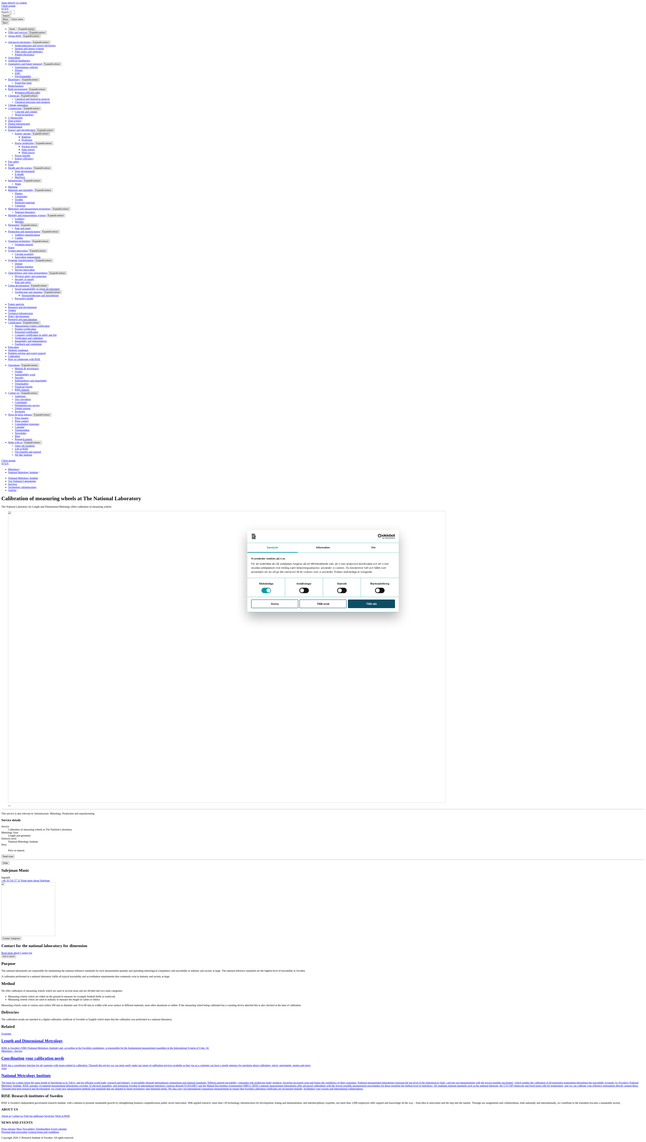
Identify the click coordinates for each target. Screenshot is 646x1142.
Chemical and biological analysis (32, 99)
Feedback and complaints (28, 344)
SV (3, 8)
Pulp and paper (23, 228)
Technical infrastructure (20, 313)
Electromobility (23, 76)
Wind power (28, 152)
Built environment (17, 89)
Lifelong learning (24, 266)
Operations (14, 365)
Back (5, 23)
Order (5, 863)
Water (18, 183)
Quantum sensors (24, 244)
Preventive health (24, 298)
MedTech (20, 177)
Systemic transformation (21, 260)
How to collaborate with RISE (24, 359)
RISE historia (22, 389)
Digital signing (22, 408)
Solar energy (28, 149)
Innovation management (27, 257)
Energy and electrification (21, 130)
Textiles (19, 199)
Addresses (20, 396)
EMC (18, 73)
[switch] (304, 590)
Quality (19, 371)
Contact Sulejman (11, 938)
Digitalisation (15, 126)
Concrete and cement (26, 111)
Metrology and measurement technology (29, 208)
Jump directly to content (14, 2)
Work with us (15, 442)
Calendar (19, 427)
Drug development (25, 171)
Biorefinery (14, 79)
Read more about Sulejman (35, 880)
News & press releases (20, 414)
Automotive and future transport (25, 63)
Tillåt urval (323, 603)
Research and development (22, 307)
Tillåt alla (371, 603)
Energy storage (23, 133)
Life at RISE (21, 448)
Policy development (18, 316)
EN (7, 8)
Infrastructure (15, 180)
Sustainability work (25, 374)
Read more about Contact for (16, 952)
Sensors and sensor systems (29, 48)
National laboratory (25, 212)
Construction (15, 108)
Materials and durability (20, 190)
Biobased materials (25, 202)
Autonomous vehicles (26, 67)
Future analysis (16, 304)
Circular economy (24, 254)
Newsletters (28, 1129)
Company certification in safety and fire (36, 335)
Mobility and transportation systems (27, 215)
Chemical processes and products (32, 102)
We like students (23, 454)
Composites (21, 196)
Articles (12, 490)
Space (11, 247)
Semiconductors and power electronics (35, 45)
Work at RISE (62, 1116)
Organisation (21, 383)
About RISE (14, 36)
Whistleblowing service (27, 405)
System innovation (18, 250)
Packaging (13, 225)
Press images (21, 418)
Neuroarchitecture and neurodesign (40, 295)
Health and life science (20, 167)
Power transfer (22, 155)
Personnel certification (26, 332)
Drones (19, 70)
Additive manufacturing (27, 234)
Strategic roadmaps (18, 350)
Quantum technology (19, 241)
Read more (8, 856)
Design (18, 263)
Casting (19, 237)
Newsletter (20, 433)
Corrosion (20, 205)
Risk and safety (23, 282)
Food (11, 164)
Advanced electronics (19, 42)
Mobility (19, 221)
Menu (5, 19)
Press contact (22, 421)
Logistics (19, 218)
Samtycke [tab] (272, 547)
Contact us (13, 392)
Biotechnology (16, 85)
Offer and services (17, 32)
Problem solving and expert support (27, 353)
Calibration (14, 356)
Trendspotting (22, 430)
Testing (12, 310)
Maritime (13, 186)
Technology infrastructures (22, 487)
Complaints (21, 402)
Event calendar (59, 1129)
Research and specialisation (22, 319)
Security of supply (24, 279)
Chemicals (13, 95)
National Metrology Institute (23, 472)
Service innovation (25, 269)
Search (5, 12)
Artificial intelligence (19, 60)
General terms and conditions (43, 1132)
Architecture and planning (28, 292)
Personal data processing (14, 1132)
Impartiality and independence (31, 341)
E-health (19, 174)
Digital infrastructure (19, 123)
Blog (17, 436)
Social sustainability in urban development (37, 288)
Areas (12, 29)
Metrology (13, 469)
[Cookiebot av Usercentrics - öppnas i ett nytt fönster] (380, 536)
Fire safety (13, 161)
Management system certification (32, 326)
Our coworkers (23, 399)
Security (19, 377)
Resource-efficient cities (27, 92)
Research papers (23, 439)
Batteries (26, 136)
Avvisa (275, 603)
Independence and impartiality (31, 380)
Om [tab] (373, 547)
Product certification (25, 329)
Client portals (8, 5)
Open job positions (25, 445)
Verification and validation (29, 338)
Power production (24, 143)
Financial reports (23, 386)
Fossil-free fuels (23, 82)
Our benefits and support (28, 451)
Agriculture (14, 57)
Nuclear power (29, 146)
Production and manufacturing (24, 231)
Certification (14, 322)
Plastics (19, 193)
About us (6, 1116)
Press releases (8, 1129)
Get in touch (9, 956)
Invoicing (20, 411)
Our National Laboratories (22, 481)
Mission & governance (27, 368)
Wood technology (24, 114)
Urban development (18, 285)
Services (12, 484)
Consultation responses (27, 424)
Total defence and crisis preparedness (27, 272)
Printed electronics (24, 54)
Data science (15, 120)
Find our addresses (34, 1116)
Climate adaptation (18, 105)
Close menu (17, 19)
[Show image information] (9, 805)
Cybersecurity (15, 117)
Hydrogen (27, 140)
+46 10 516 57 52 (10, 880)
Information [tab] (323, 547)
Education (13, 347)
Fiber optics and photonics (29, 51)
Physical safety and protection (30, 276)
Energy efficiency (24, 158)
